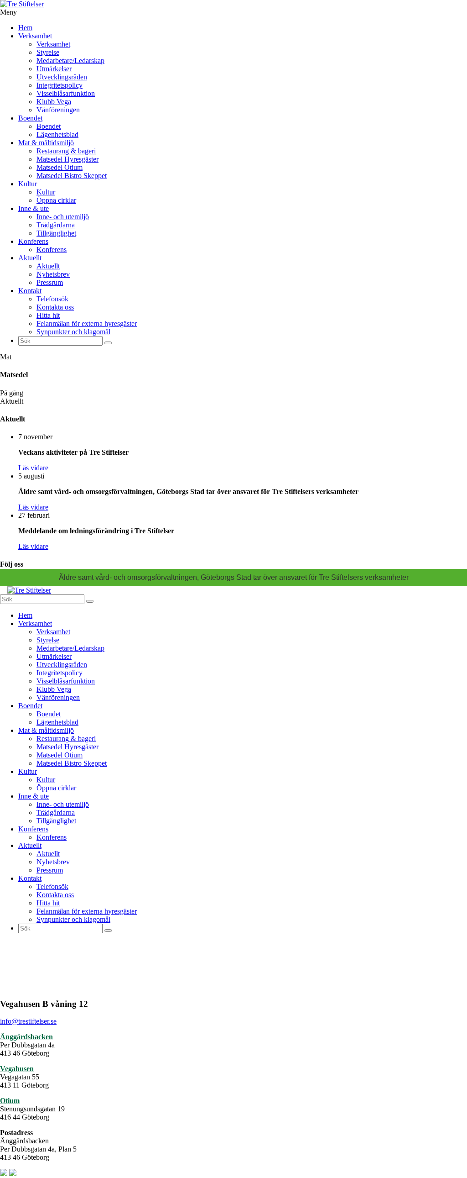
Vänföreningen (58, 110)
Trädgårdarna (55, 225)
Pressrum (49, 282)
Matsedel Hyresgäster (67, 159)
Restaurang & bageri (66, 151)
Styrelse (47, 52)
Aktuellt (30, 258)
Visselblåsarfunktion (65, 93)
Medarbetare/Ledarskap (70, 60)
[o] (108, 343)
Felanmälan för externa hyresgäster (86, 323)
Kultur (27, 184)
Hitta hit (48, 315)
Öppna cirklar (56, 200)
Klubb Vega (53, 101)
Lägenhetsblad (57, 134)
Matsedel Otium (59, 167)
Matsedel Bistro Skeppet (71, 175)
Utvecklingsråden (61, 77)
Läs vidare (33, 468)
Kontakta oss (55, 307)
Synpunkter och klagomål (73, 332)
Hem (25, 28)
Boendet (30, 118)
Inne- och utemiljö (62, 217)
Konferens (33, 241)
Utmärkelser (54, 69)
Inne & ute (33, 208)
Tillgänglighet (56, 233)
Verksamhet (35, 36)
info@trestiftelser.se (28, 1021)
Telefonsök (52, 299)
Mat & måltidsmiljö (46, 143)
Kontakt (30, 290)
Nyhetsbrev (53, 274)
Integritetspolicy (59, 85)
